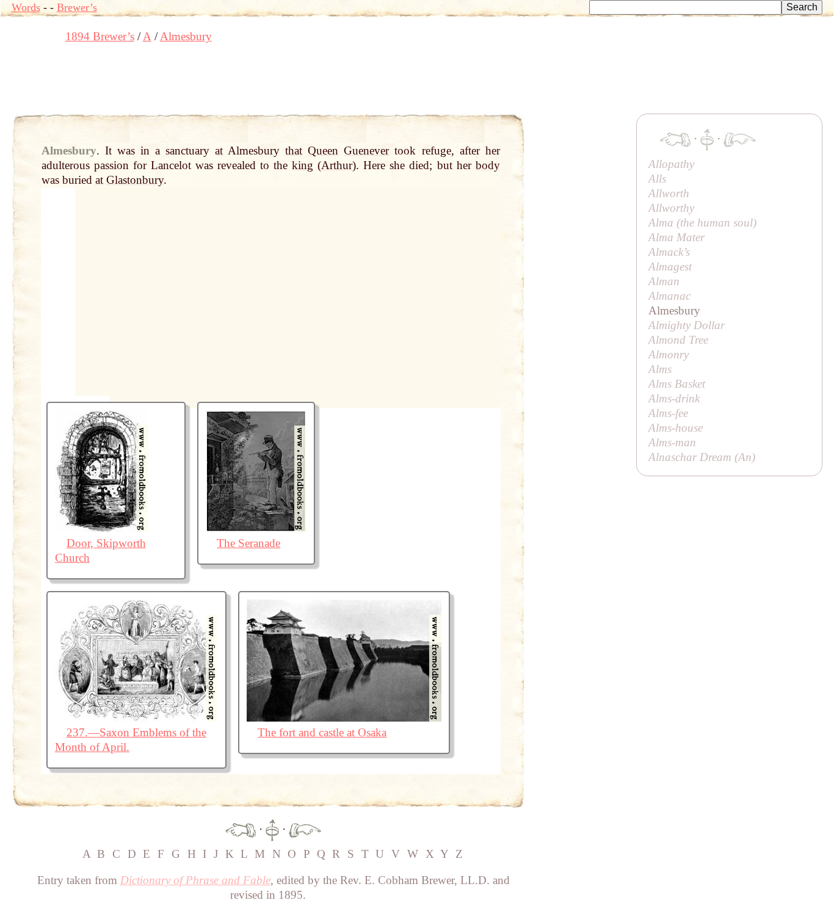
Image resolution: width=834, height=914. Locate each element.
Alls (657, 178)
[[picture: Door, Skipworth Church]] (101, 528)
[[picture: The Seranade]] (256, 528)
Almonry (668, 354)
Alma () (702, 222)
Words (26, 7)
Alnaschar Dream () (701, 457)
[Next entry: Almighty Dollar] (305, 828)
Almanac (669, 295)
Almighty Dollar (686, 325)
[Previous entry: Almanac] (240, 828)
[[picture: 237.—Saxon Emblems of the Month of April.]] (136, 717)
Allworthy (671, 207)
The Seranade (248, 543)
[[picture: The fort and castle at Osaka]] (344, 717)
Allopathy (671, 164)
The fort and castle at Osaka (322, 732)
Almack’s (669, 251)
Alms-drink (674, 398)
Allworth (668, 193)
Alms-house (675, 427)
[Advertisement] (234, 82)
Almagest (670, 266)
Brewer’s (77, 7)
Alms (660, 369)
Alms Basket (676, 383)
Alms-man (672, 442)
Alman (664, 281)
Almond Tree (678, 339)
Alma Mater (676, 237)
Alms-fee (668, 413)
